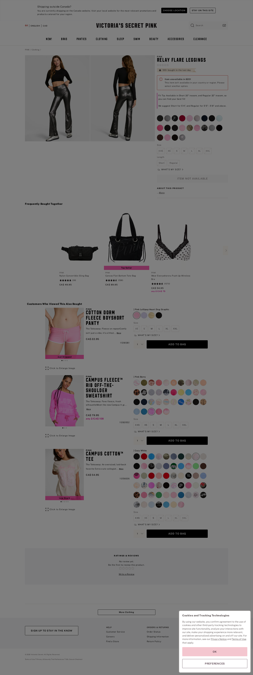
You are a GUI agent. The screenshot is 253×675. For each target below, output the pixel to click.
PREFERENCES (215, 663)
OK (215, 651)
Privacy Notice (219, 639)
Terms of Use (239, 639)
